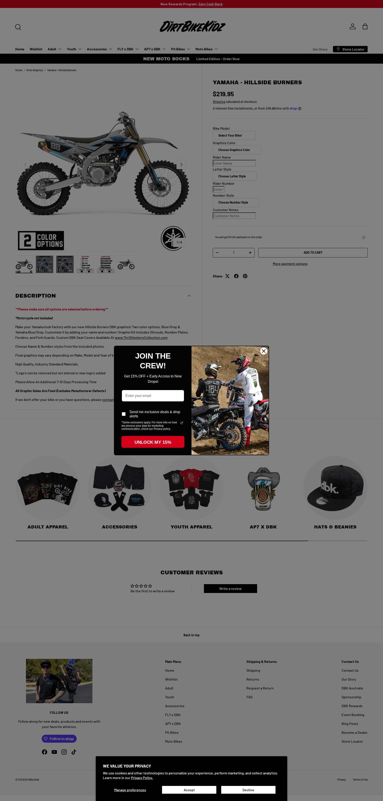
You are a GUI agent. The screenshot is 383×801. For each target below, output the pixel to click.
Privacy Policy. (142, 777)
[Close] (263, 351)
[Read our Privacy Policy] (181, 423)
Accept (189, 790)
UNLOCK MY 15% (153, 442)
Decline (248, 790)
